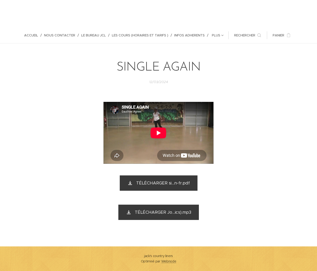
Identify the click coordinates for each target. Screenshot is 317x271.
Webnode (168, 261)
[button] (247, 35)
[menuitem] (33, 35)
